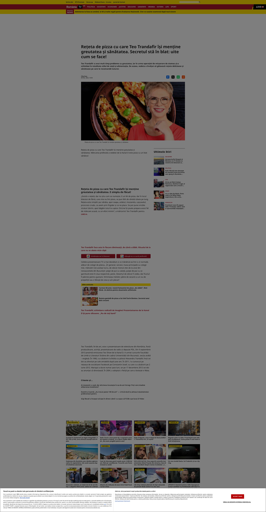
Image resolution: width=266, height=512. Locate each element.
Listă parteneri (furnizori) (122, 501)
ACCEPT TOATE (237, 496)
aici (105, 504)
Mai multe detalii (25, 497)
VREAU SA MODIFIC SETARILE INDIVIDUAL (237, 502)
